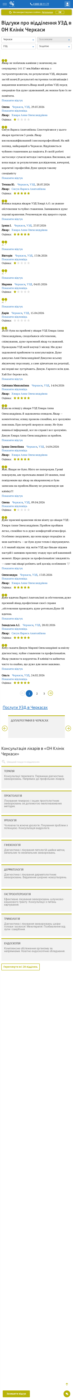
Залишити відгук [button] (16, 1394)
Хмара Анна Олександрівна (29, 115)
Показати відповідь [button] (14, 110)
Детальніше (47, 12)
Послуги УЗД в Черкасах (25, 708)
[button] (66, 1384)
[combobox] (18, 46)
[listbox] (18, 39)
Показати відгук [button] (12, 100)
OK (60, 12)
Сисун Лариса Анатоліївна (28, 189)
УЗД (27, 107)
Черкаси (17, 107)
